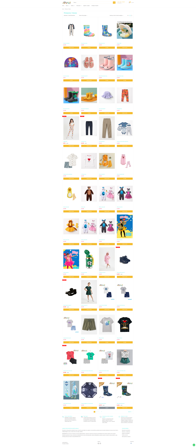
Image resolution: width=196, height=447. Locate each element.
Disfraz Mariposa (66, 272)
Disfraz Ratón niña (102, 239)
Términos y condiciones (126, 431)
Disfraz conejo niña (84, 239)
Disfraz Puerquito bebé (120, 174)
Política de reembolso (126, 433)
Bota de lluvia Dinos (66, 108)
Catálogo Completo (94, 5)
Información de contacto (126, 436)
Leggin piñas (65, 141)
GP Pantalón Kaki (101, 141)
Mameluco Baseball (66, 43)
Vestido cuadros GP (84, 305)
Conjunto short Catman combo (104, 370)
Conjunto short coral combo (67, 370)
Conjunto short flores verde (121, 370)
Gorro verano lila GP (102, 108)
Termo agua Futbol (84, 272)
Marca (67, 5)
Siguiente (129, 411)
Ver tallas (89, 47)
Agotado (107, 407)
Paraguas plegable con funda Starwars (87, 403)
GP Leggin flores (119, 108)
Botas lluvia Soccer (102, 43)
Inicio (63, 5)
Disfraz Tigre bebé (102, 174)
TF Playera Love (83, 174)
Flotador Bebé (119, 43)
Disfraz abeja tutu (119, 239)
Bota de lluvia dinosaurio (120, 403)
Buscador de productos (126, 430)
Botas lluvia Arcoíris (84, 43)
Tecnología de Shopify (65, 443)
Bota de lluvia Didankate (85, 108)
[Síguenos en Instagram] (100, 443)
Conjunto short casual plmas (67, 174)
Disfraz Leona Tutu (66, 239)
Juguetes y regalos (86, 5)
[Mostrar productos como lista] (131, 15)
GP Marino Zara (83, 141)
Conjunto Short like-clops (121, 305)
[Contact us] (194, 445)
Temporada (78, 5)
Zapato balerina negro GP (67, 305)
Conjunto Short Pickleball (103, 305)
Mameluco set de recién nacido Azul (122, 141)
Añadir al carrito (71, 47)
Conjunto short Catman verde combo (87, 370)
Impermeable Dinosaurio (67, 403)
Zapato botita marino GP (121, 272)
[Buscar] (114, 2)
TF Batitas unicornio (102, 272)
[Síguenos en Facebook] (98, 443)
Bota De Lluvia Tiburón (102, 403)
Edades (72, 5)
